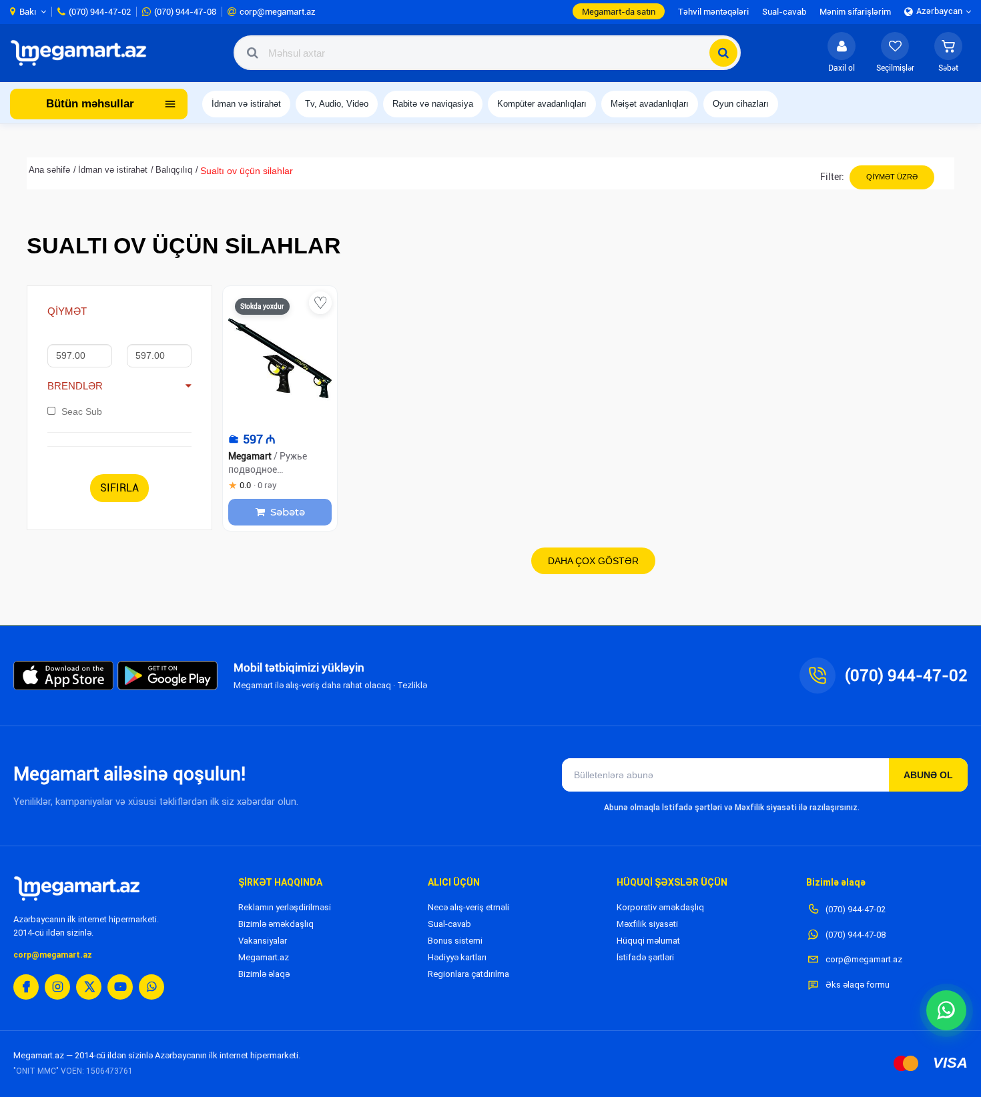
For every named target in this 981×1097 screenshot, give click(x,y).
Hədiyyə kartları (457, 957)
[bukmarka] (320, 302)
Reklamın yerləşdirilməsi (284, 907)
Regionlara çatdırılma (468, 974)
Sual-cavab (449, 924)
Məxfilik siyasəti (647, 924)
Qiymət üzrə (892, 177)
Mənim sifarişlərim (855, 12)
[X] (88, 987)
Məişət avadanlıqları (650, 104)
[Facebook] (26, 987)
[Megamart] (82, 52)
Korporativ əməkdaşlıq (660, 907)
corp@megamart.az (52, 955)
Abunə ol (928, 775)
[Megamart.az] (76, 888)
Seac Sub (81, 411)
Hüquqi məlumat (648, 941)
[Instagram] (57, 987)
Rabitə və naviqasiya (432, 104)
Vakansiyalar (262, 941)
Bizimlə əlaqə (264, 974)
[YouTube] (120, 987)
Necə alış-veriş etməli (468, 907)
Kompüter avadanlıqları (542, 104)
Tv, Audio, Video (336, 104)
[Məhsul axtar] (723, 53)
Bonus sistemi (455, 941)
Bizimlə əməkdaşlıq (276, 924)
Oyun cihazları (741, 104)
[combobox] (487, 52)
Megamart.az (263, 957)
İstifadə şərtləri (645, 957)
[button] (948, 52)
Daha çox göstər (593, 561)
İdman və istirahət (246, 104)
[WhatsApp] (151, 987)
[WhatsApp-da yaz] (946, 1010)
